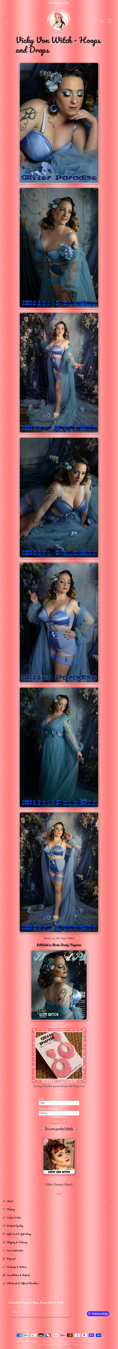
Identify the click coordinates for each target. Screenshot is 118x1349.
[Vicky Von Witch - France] (59, 1175)
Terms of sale (63, 1344)
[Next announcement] (112, 3)
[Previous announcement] (6, 3)
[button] (7, 21)
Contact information (47, 1344)
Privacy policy (63, 1341)
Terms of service (78, 1341)
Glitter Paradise (31, 1341)
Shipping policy (95, 1341)
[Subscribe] (66, 1312)
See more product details (59, 1128)
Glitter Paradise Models (59, 1184)
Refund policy (48, 1341)
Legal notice (78, 1344)
